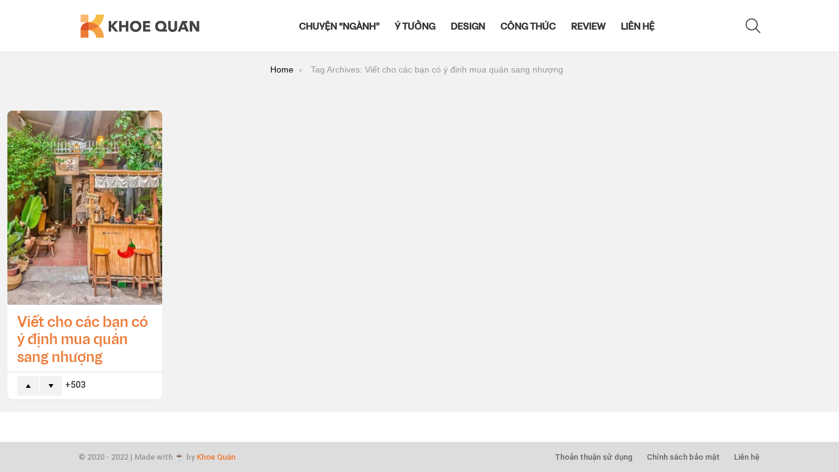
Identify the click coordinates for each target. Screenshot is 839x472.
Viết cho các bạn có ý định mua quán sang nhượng (82, 338)
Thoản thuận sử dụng (594, 457)
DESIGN (468, 25)
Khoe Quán (216, 457)
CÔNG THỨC (528, 25)
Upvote (28, 386)
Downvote (51, 386)
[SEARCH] (753, 26)
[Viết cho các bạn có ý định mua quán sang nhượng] (84, 208)
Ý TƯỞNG (415, 25)
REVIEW (588, 25)
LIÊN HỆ (638, 25)
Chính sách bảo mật (683, 457)
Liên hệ (747, 457)
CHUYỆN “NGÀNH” (339, 25)
